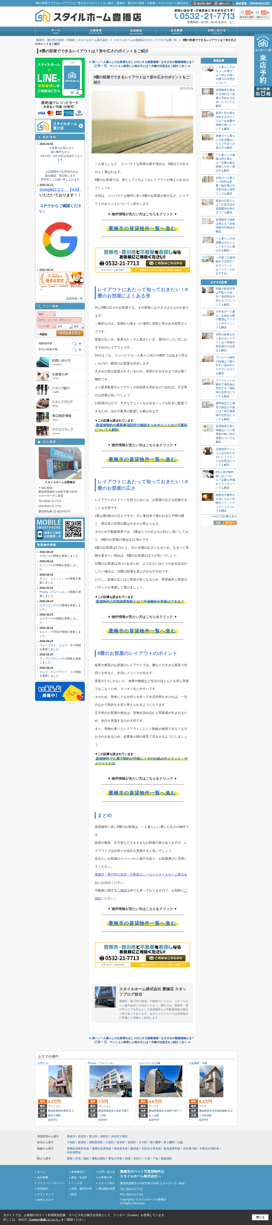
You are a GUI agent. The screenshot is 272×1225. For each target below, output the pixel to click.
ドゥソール (46, 565)
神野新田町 (96, 1142)
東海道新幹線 (172, 1148)
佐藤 (180, 1142)
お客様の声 (105, 1177)
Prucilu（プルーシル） (53, 592)
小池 (147, 1158)
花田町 (132, 1142)
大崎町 (168, 1110)
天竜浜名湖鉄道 (209, 1148)
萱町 (65, 1110)
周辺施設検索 (106, 1188)
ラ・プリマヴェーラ (52, 658)
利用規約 (42, 1188)
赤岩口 (137, 1158)
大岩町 (117, 1110)
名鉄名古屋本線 (151, 1148)
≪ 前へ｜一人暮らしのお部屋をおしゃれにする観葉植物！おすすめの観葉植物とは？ (141, 61)
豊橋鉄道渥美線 (101, 1148)
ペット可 (76, 1183)
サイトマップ (45, 1194)
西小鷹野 (155, 1142)
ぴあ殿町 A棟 (197, 1063)
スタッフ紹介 (106, 1183)
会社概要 (42, 1177)
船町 (86, 1158)
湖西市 (104, 1136)
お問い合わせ (106, 1171)
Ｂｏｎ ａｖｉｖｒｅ (53, 578)
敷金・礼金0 (78, 1177)
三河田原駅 (205, 1115)
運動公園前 (99, 1158)
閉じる (260, 1217)
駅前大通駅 (54, 1115)
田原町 (218, 1110)
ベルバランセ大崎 (149, 1063)
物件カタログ (45, 1199)
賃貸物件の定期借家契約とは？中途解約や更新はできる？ (140, 601)
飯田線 (134, 1148)
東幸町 (121, 1142)
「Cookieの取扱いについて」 (44, 1219)
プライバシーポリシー (51, 1183)
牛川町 (143, 1142)
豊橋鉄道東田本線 (78, 1148)
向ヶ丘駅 (154, 1115)
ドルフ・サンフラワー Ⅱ (56, 672)
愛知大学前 (115, 1158)
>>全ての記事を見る (224, 516)
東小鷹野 (169, 1142)
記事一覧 (100, 66)
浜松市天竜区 (119, 1136)
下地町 (71, 1142)
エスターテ (46, 618)
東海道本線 (121, 1148)
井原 (78, 1158)
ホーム (41, 1171)
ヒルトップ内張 (49, 631)
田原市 (210, 1110)
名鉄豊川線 (190, 1148)
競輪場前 (166, 1158)
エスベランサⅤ (49, 605)
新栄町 (82, 1142)
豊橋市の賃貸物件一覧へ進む (142, 228)
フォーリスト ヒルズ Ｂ (56, 645)
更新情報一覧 (74, 298)
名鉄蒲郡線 (74, 1152)
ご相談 (122, 890)
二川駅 (102, 1115)
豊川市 (93, 1136)
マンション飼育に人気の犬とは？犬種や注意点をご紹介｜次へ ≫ (150, 66)
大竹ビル (45, 555)
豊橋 (69, 1158)
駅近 (74, 1194)
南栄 (127, 1158)
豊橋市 (59, 1110)
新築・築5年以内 (81, 1188)
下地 (155, 1158)
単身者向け (78, 1171)
